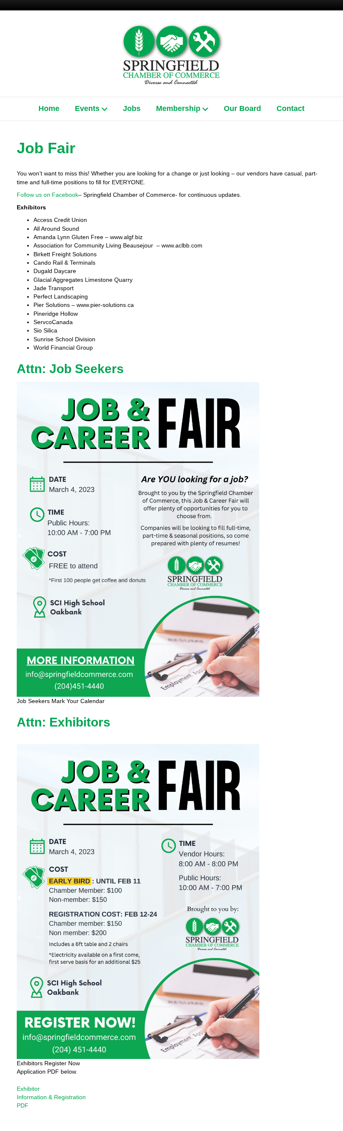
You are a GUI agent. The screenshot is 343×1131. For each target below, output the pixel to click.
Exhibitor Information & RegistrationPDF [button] (51, 1097)
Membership (178, 108)
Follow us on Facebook (47, 194)
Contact (290, 108)
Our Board (242, 108)
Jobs (132, 108)
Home (48, 108)
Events (87, 108)
